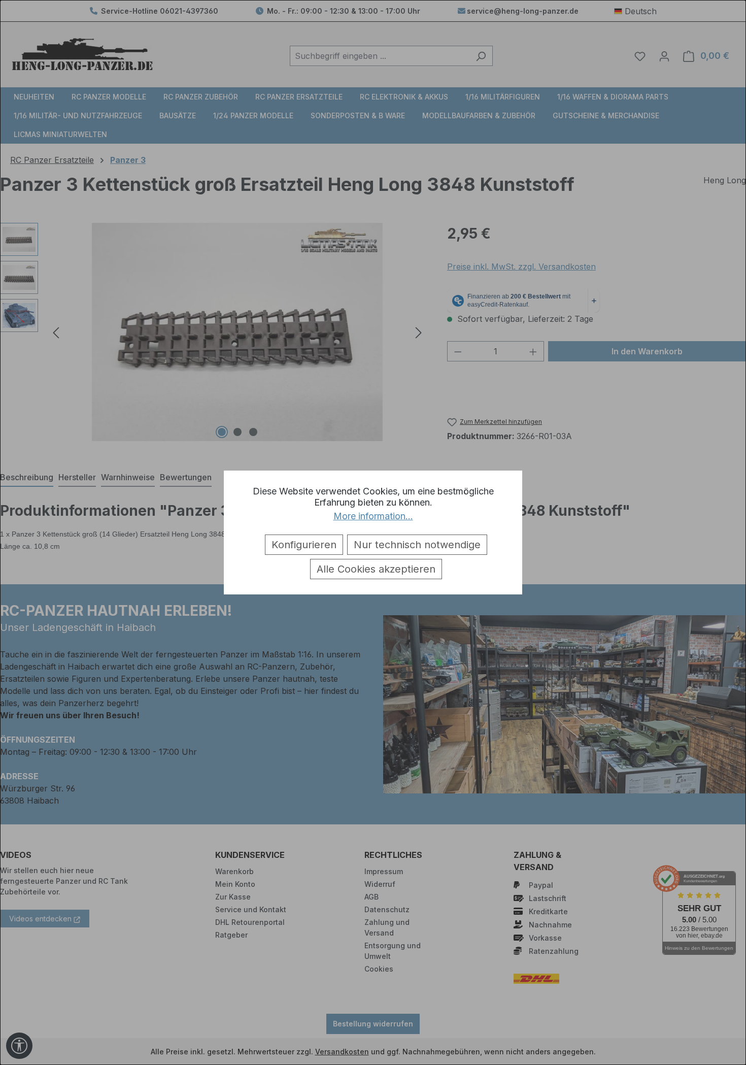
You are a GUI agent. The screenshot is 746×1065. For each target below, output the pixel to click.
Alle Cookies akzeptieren (376, 569)
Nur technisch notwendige (417, 545)
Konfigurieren (304, 545)
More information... (373, 516)
